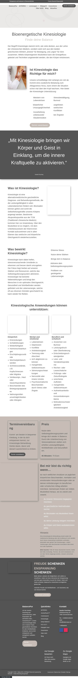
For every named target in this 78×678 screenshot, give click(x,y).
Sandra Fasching (64, 610)
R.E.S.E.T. (44, 624)
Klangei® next (45, 627)
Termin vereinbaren (69, 5)
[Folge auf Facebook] (61, 630)
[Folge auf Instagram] (66, 630)
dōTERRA (22, 6)
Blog (46, 8)
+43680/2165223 (67, 618)
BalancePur (13, 6)
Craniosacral (45, 616)
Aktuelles (53, 8)
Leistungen (33, 6)
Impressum (50, 672)
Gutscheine (53, 6)
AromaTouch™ (45, 613)
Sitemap (68, 672)
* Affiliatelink (63, 625)
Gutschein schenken (42, 595)
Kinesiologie (44, 619)
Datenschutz (57, 672)
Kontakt (63, 672)
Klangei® (43, 6)
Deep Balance (45, 621)
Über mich (39, 8)
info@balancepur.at (65, 622)
